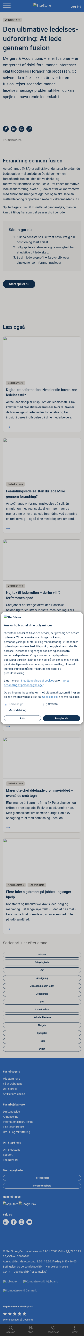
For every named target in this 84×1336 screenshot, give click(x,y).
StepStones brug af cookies (37, 680)
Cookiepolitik (50, 696)
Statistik (53, 704)
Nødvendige (16, 704)
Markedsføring (17, 710)
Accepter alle (61, 718)
